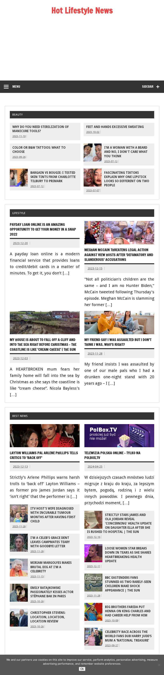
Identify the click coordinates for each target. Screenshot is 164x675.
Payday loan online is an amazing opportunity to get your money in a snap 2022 (43, 229)
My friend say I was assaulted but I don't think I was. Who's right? (117, 342)
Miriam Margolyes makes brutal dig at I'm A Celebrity (51, 567)
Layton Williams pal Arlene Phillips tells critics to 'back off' (44, 455)
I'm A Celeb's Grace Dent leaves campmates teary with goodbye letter (50, 542)
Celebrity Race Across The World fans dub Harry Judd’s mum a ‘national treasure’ (128, 636)
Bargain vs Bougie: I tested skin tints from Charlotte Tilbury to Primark (53, 177)
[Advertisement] (82, 51)
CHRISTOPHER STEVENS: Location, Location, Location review (47, 617)
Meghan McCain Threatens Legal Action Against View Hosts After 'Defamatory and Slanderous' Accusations (118, 254)
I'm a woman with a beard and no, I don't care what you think (126, 152)
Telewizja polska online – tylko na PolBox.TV (112, 455)
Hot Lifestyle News (82, 10)
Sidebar (147, 86)
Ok (82, 668)
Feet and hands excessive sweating (115, 127)
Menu (16, 86)
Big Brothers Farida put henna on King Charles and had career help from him (128, 611)
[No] (159, 665)
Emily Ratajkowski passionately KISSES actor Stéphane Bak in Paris (51, 592)
